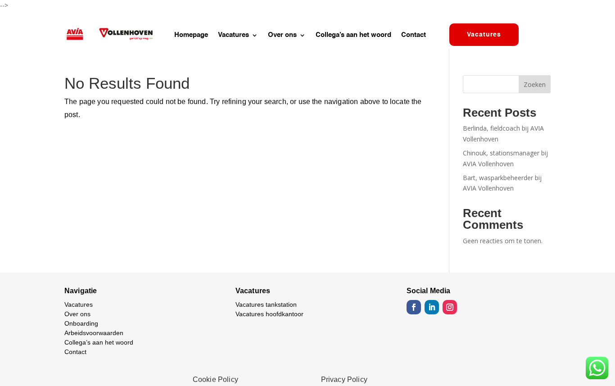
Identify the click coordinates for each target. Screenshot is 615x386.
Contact (413, 35)
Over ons (282, 35)
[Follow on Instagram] (450, 307)
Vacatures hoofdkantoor (269, 314)
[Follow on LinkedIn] (432, 307)
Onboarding (81, 323)
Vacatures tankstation (266, 304)
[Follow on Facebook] (414, 307)
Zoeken (535, 84)
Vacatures (233, 35)
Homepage (191, 35)
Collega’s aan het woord (353, 35)
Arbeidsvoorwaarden (93, 332)
